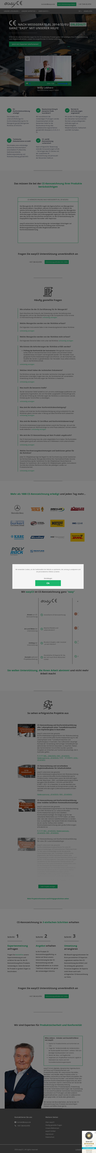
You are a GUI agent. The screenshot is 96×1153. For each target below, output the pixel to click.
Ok (48, 583)
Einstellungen (48, 578)
